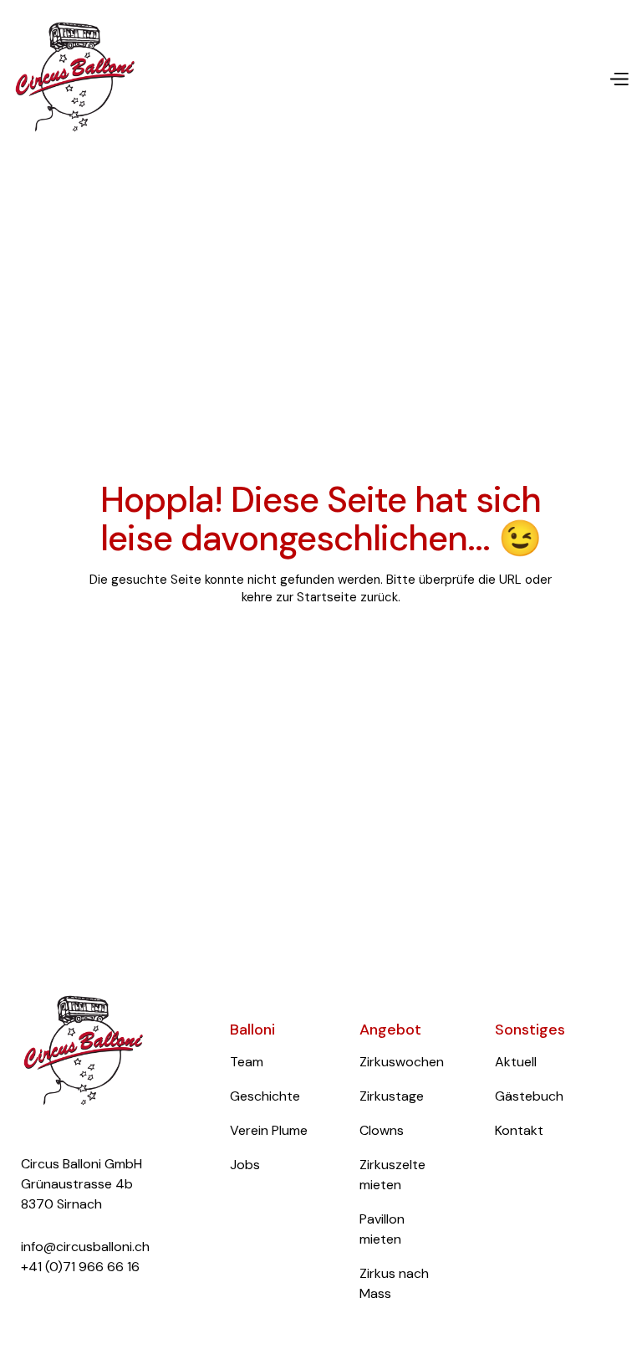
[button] (612, 78)
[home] (75, 78)
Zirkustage (391, 1096)
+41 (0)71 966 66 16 (80, 1266)
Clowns (381, 1130)
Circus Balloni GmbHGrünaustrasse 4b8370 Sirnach (81, 1184)
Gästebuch (529, 1096)
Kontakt (519, 1130)
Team (246, 1062)
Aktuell (516, 1062)
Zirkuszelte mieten (392, 1174)
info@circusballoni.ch (85, 1246)
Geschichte (265, 1096)
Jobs (245, 1164)
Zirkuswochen (401, 1062)
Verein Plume (269, 1130)
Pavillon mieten (382, 1229)
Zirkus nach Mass (394, 1283)
